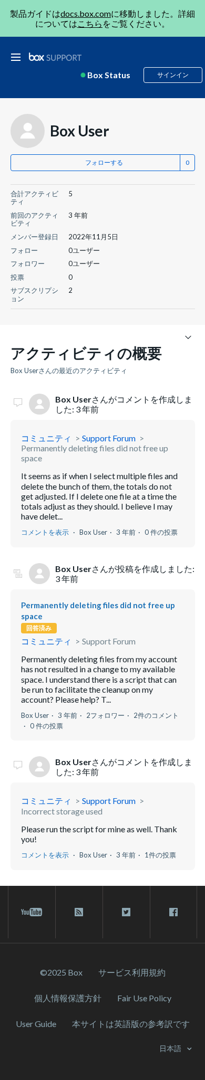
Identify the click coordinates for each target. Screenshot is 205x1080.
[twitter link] (126, 912)
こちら (89, 23)
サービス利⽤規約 (132, 972)
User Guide (36, 1024)
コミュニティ (46, 438)
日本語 (171, 1048)
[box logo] (55, 56)
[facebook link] (173, 912)
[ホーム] (55, 56)
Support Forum (109, 438)
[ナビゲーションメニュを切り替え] (188, 336)
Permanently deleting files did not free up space (94, 453)
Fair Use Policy (144, 998)
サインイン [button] (173, 75)
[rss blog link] (79, 912)
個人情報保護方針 (67, 998)
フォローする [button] (104, 162)
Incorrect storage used (61, 811)
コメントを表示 (45, 532)
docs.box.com (85, 13)
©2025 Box (61, 972)
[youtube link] (31, 912)
